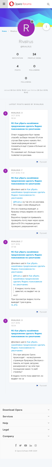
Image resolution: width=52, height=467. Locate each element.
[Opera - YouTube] (25, 445)
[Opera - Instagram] (35, 445)
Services (8, 416)
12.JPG (14, 305)
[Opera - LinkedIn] (30, 445)
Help (5, 423)
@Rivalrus (17, 202)
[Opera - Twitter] (20, 445)
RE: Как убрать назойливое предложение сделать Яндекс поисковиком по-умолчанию (26, 126)
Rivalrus (15, 113)
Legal (6, 429)
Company (8, 436)
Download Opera (12, 409)
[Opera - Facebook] (16, 445)
